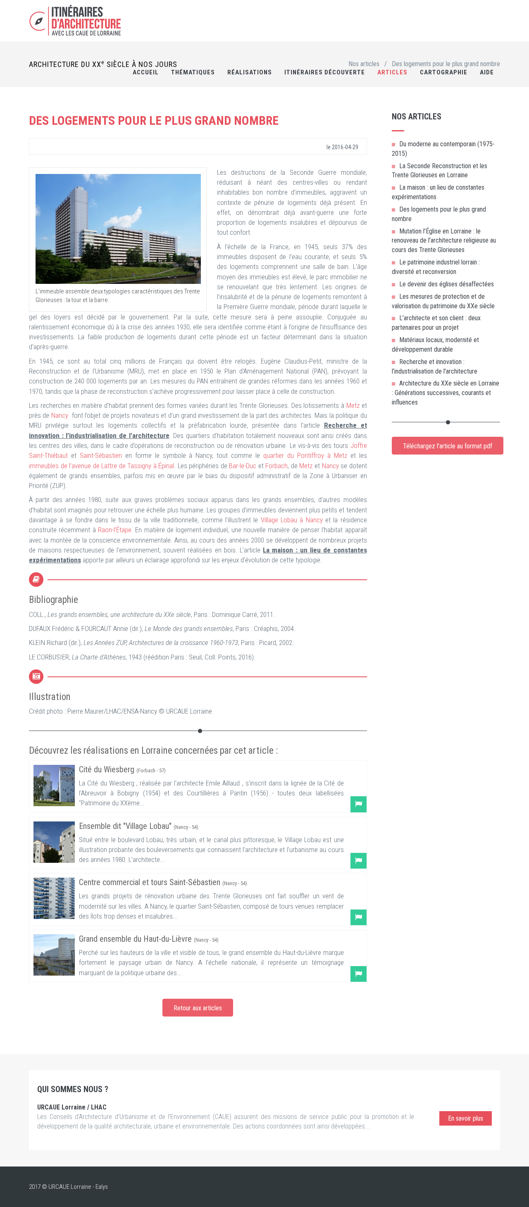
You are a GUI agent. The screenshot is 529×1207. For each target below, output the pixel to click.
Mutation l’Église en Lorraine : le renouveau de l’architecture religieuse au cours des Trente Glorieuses (444, 240)
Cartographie (443, 72)
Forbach (276, 466)
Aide (487, 72)
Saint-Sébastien (101, 455)
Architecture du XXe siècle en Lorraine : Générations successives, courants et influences (445, 392)
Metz (353, 405)
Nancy (59, 415)
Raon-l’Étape (114, 530)
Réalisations (249, 72)
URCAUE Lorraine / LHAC (72, 1107)
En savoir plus (465, 1118)
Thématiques (193, 72)
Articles (392, 72)
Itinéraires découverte (324, 72)
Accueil (146, 72)
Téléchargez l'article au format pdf (447, 446)
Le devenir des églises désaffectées (446, 284)
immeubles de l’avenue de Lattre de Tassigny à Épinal (101, 466)
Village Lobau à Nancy (292, 520)
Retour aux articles (198, 1008)
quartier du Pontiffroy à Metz (305, 455)
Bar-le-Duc (242, 466)
